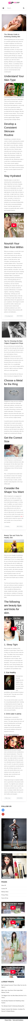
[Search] (24, 8)
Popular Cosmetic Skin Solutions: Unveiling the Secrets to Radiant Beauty (13, 1010)
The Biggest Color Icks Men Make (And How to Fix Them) (13, 996)
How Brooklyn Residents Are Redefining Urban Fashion (12, 1001)
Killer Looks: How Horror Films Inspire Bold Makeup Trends (11, 991)
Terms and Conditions (18, 1020)
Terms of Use (4, 898)
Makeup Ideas (4, 891)
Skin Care (8, 798)
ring (21, 516)
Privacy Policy (4, 894)
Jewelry (7, 526)
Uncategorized (9, 316)
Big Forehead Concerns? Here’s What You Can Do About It (13, 986)
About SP (3, 885)
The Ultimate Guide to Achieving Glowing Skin (12, 1006)
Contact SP (4, 888)
